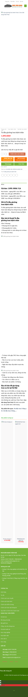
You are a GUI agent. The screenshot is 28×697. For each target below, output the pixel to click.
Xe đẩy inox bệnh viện (17, 169)
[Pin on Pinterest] (14, 175)
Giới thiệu (12, 1)
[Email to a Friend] (11, 175)
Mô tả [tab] (2, 184)
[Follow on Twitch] (23, 671)
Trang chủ (7, 1)
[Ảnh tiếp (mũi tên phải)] (6, 694)
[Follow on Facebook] (13, 671)
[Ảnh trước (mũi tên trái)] (1, 694)
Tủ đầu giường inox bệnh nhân (9, 171)
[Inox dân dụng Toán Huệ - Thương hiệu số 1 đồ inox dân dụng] (13, 5)
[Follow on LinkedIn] (18, 671)
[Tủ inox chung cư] (7, 479)
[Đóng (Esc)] (1, 687)
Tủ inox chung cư (7, 539)
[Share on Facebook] (5, 175)
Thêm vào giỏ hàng (17, 154)
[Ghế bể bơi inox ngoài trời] (20, 479)
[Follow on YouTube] (21, 671)
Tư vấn (17, 1)
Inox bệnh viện (12, 129)
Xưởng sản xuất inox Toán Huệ (13, 400)
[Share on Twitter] (8, 175)
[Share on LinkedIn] (16, 175)
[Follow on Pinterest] (16, 671)
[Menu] (2, 6)
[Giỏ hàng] (25, 6)
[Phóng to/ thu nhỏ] (6, 687)
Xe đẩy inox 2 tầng (9, 411)
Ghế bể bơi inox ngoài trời (21, 539)
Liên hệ (21, 1)
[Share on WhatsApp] (2, 175)
